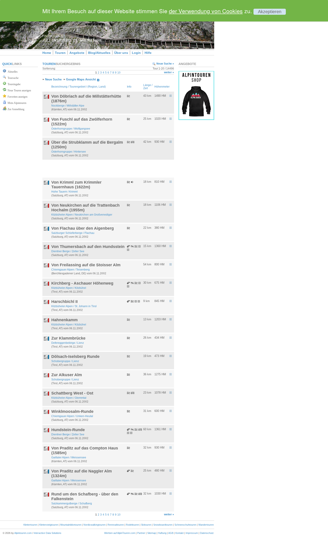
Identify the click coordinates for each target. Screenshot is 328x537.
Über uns (121, 53)
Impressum (192, 533)
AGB (170, 533)
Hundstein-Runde (68, 430)
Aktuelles (12, 71)
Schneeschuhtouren (185, 524)
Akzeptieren (269, 11)
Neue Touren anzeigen (18, 90)
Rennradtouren (116, 524)
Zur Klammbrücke (68, 338)
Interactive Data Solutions (47, 533)
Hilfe (148, 53)
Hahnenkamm (64, 320)
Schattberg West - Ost (72, 393)
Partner (141, 533)
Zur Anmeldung (15, 109)
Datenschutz (207, 533)
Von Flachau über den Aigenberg (82, 228)
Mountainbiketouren (70, 524)
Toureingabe (13, 84)
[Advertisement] (252, 77)
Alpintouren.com (23, 533)
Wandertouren (206, 524)
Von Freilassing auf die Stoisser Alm (85, 265)
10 (118, 72)
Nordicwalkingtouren (94, 524)
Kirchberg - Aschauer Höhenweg (82, 283)
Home (46, 53)
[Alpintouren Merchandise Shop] (196, 119)
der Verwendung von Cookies (206, 11)
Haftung (162, 533)
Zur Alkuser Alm (66, 375)
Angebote (76, 53)
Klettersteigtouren (48, 524)
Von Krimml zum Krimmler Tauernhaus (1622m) (76, 184)
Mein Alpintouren (16, 103)
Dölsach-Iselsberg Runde (75, 356)
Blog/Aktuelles (99, 53)
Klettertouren (30, 524)
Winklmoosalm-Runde (72, 411)
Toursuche (12, 78)
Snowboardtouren (162, 524)
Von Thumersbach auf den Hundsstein (88, 246)
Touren (60, 53)
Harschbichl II (64, 301)
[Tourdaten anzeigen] (172, 96)
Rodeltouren (132, 524)
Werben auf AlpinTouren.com (119, 533)
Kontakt (179, 533)
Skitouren (146, 524)
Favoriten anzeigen (16, 96)
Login (136, 53)
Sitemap (151, 533)
